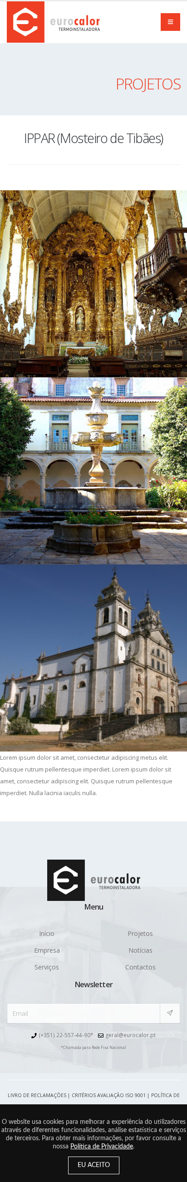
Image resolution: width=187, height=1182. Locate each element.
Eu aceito (94, 1165)
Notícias (140, 950)
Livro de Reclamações (37, 1095)
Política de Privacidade (101, 1146)
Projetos (140, 933)
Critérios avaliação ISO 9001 (109, 1095)
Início (46, 933)
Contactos (140, 967)
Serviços (46, 967)
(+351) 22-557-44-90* (66, 1035)
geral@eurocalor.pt (131, 1035)
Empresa (47, 950)
